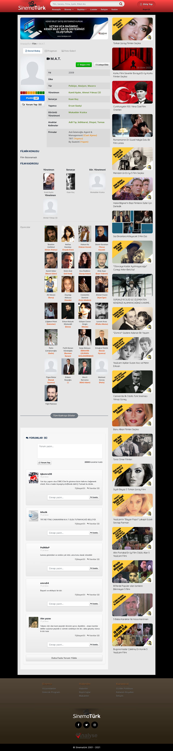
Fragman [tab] (52, 50)
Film (34, 43)
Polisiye (73, 85)
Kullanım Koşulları (125, 692)
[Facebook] (78, 725)
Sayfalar (81, 9)
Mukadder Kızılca (78, 112)
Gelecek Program (51, 692)
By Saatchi (79, 141)
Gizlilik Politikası (124, 688)
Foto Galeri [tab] (70, 50)
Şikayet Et (81, 488)
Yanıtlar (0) (94, 488)
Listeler (93, 9)
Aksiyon (82, 85)
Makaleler (84, 695)
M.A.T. (42, 43)
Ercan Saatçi (75, 105)
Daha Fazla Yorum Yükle (64, 658)
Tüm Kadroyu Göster (64, 415)
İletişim (104, 9)
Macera (92, 85)
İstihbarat (83, 122)
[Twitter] (86, 725)
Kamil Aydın (75, 92)
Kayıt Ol (146, 9)
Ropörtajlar (85, 692)
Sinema (68, 9)
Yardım (114, 9)
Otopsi (92, 122)
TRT (76, 138)
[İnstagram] (94, 725)
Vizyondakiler (49, 688)
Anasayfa (56, 9)
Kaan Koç (73, 99)
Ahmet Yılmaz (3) (91, 92)
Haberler (83, 688)
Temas (100, 122)
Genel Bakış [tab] (33, 50)
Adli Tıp (73, 122)
